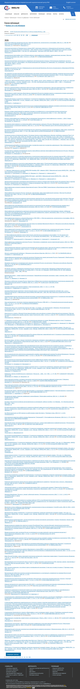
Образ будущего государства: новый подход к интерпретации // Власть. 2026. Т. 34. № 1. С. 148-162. (32, 618)
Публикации (13, 17)
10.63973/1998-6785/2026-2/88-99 (48, 380)
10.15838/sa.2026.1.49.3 (47, 298)
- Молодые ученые (34, 675)
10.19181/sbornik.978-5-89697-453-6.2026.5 (59, 159)
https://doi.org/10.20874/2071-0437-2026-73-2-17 (17, 44)
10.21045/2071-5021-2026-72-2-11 (45, 76)
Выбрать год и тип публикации (15, 25)
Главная (6, 17)
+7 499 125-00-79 (69, 8)
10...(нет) (40, 608)
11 (19, 35)
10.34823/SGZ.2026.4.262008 (26, 336)
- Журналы (55, 671)
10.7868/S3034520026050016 (38, 194)
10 (17, 35)
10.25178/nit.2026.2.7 (63, 183)
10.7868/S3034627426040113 (32, 470)
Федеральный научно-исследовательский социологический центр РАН (26, 2)
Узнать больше (29, 687)
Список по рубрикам (23, 17)
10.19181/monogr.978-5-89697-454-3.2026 (16, 369)
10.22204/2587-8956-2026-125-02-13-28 (60, 341)
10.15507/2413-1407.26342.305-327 (34, 424)
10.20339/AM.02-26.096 (47, 563)
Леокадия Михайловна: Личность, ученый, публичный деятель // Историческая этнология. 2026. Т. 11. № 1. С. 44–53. (36, 494)
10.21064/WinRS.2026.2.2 (24, 225)
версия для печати (70, 19)
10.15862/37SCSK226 (59, 131)
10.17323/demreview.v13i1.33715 (46, 533)
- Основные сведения (11, 668)
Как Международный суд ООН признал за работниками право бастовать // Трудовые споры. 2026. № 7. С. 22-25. (35, 413)
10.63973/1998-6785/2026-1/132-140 (39, 309)
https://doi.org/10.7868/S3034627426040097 (16, 418)
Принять (33, 687)
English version (71, 2)
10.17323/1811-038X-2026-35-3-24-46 (44, 94)
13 (23, 35)
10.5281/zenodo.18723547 (11, 397)
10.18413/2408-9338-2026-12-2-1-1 (52, 230)
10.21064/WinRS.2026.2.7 (24, 264)
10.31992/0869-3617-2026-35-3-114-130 (51, 386)
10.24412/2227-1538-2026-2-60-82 (49, 282)
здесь (65, 685)
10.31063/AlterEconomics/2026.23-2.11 (32, 259)
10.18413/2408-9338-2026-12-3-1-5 (52, 355)
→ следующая (33, 35)
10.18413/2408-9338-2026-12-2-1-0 (57, 636)
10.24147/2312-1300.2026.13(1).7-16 (59, 409)
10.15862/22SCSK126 (27, 114)
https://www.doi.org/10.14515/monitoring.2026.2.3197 (56, 125)
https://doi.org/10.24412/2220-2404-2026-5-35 (17, 592)
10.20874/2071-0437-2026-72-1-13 (23, 219)
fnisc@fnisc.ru (55, 8)
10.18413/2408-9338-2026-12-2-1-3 (38, 392)
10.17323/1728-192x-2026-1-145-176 (28, 557)
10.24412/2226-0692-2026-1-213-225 (41, 625)
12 (21, 35)
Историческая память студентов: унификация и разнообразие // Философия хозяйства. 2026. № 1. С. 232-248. (34, 396)
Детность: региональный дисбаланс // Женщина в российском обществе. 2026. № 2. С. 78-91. (30, 253)
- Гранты (31, 670)
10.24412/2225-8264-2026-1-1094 (15, 552)
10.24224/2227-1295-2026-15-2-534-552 (41, 539)
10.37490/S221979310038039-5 (30, 303)
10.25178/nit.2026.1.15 (36, 120)
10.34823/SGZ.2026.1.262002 (39, 322)
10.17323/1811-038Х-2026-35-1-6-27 (42, 107)
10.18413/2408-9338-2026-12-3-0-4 (50, 580)
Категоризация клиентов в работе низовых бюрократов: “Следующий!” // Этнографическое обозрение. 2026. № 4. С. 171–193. (39, 417)
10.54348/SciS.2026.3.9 (31, 483)
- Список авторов (56, 675)
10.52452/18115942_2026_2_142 (57, 89)
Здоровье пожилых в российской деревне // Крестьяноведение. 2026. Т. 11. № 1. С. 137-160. (30, 286)
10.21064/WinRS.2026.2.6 (64, 253)
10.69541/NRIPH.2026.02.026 (52, 528)
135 (27, 35)
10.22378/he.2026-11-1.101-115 (53, 598)
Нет (26, 271)
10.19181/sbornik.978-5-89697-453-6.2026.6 (30, 166)
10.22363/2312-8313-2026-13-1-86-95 (16, 201)
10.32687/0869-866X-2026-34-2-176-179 (54, 613)
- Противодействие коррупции (14, 673)
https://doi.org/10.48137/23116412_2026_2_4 (44, 585)
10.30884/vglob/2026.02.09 (23, 146)
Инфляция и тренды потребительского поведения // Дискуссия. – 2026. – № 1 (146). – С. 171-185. (31, 373)
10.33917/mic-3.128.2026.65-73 (13, 630)
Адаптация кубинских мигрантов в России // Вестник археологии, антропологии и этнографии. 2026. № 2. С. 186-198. (36, 42)
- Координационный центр (36, 673)
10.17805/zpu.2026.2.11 (22, 521)
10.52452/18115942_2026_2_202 (26, 503)
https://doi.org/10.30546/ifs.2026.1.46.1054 (18, 508)
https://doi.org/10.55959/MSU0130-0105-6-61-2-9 (17, 214)
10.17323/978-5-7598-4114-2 (19, 83)
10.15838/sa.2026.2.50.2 (55, 545)
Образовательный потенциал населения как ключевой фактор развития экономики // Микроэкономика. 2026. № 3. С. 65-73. (38, 629)
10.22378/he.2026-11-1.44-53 (12, 496)
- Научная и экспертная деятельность (39, 668)
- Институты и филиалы (12, 670)
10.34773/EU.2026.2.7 (16, 243)
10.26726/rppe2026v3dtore (59, 207)
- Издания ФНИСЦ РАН (58, 668)
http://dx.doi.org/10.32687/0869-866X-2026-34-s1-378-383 (20, 463)
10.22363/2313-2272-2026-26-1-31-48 (46, 249)
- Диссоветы (32, 671)
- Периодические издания (59, 673)
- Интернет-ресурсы (11, 671)
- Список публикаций (57, 670)
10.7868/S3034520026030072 (44, 56)
